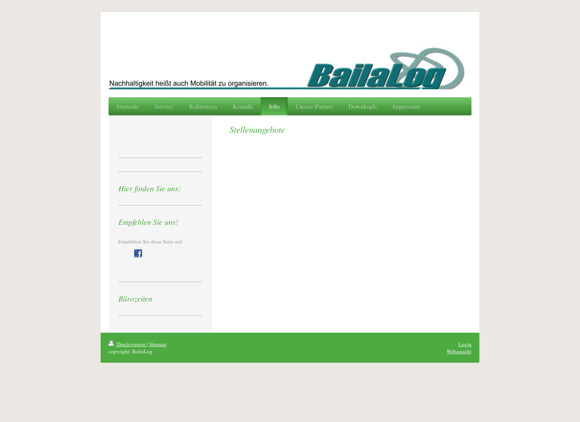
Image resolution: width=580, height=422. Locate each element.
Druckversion (131, 344)
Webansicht (459, 351)
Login (464, 344)
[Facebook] (138, 253)
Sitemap (158, 344)
